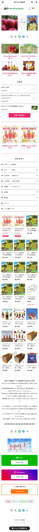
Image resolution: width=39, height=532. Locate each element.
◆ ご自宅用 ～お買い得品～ (10, 181)
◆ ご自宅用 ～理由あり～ (10, 175)
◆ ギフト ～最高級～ (9, 164)
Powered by (17, 523)
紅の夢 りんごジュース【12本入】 (10, 146)
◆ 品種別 (5, 192)
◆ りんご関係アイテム (8, 208)
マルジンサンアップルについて (28, 57)
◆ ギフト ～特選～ (8, 170)
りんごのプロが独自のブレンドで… (10, 74)
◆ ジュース (5, 203)
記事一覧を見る (19, 115)
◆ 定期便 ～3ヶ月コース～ (11, 186)
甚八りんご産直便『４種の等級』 (28, 74)
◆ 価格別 (4, 197)
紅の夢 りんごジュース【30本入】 (28, 146)
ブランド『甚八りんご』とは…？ (10, 57)
